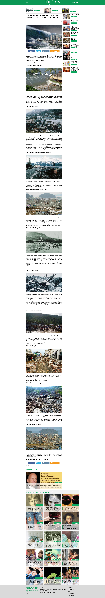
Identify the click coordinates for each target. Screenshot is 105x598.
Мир (69, 591)
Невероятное (71, 593)
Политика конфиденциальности (47, 592)
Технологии (71, 595)
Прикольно (70, 587)
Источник (27, 465)
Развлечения (71, 589)
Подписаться (74, 2)
